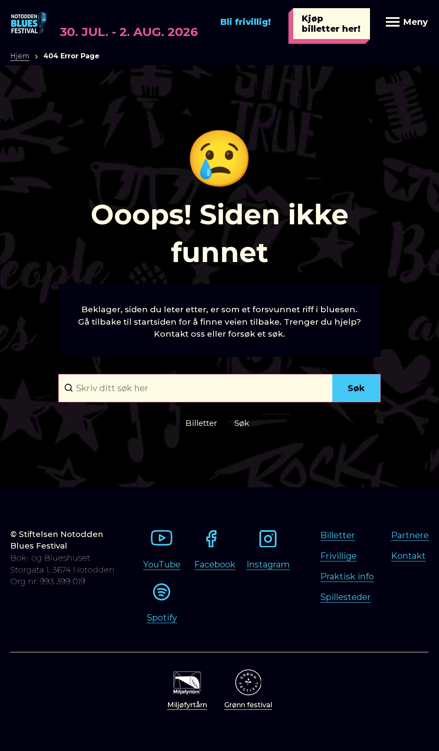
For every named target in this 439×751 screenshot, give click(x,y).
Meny (415, 22)
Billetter (337, 535)
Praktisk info (347, 576)
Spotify (162, 617)
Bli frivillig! (245, 22)
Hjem (20, 56)
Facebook (214, 564)
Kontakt (408, 556)
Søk (356, 388)
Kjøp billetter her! (331, 23)
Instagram (268, 564)
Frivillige (338, 556)
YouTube (161, 564)
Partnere (410, 535)
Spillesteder (345, 597)
